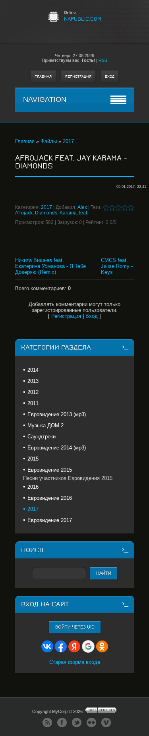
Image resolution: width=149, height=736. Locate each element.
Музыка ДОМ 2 (45, 425)
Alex (82, 207)
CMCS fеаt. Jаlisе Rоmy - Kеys (117, 266)
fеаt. (83, 213)
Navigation (44, 99)
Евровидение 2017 (49, 520)
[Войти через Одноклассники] (102, 646)
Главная (43, 76)
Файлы (49, 141)
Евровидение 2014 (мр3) (56, 448)
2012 (33, 392)
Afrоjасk (24, 213)
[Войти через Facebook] (61, 646)
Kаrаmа (68, 213)
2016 (33, 487)
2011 (33, 403)
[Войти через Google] (88, 646)
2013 (33, 381)
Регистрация (78, 76)
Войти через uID (75, 627)
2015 (33, 459)
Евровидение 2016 (49, 498)
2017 (68, 141)
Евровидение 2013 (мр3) (56, 414)
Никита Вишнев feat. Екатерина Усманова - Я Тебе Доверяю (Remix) (50, 266)
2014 (33, 370)
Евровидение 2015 (49, 470)
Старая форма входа (74, 662)
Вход (109, 76)
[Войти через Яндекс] (74, 646)
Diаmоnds (46, 213)
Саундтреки (41, 437)
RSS (103, 60)
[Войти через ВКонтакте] (47, 646)
